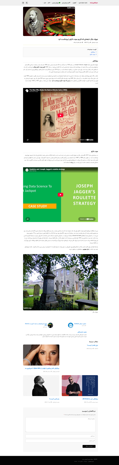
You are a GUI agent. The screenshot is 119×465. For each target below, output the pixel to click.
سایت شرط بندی (83, 3)
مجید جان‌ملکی (95, 42)
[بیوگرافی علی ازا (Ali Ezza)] (80, 385)
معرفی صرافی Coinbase (80, 324)
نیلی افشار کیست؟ (92, 345)
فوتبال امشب (55, 3)
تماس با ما (80, 461)
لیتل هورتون (86, 249)
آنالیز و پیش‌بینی (66, 3)
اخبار (49, 3)
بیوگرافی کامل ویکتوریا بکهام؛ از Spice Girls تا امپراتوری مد (42, 368)
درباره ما (85, 461)
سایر (45, 3)
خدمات (75, 461)
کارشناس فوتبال (56, 371)
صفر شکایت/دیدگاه (77, 42)
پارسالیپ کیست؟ (54, 399)
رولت (71, 163)
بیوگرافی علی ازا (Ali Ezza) (90, 399)
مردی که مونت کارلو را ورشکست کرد (61, 81)
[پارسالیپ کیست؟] (41, 385)
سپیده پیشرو (95, 402)
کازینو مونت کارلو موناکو (39, 67)
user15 (96, 348)
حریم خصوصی (91, 461)
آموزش (74, 3)
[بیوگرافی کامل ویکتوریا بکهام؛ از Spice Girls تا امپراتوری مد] (41, 355)
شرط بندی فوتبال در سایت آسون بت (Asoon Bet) (36, 325)
